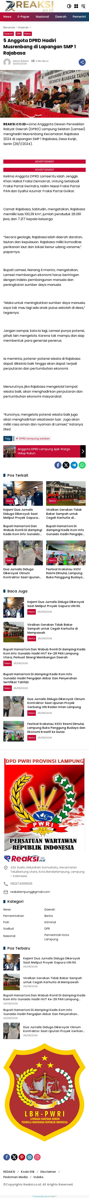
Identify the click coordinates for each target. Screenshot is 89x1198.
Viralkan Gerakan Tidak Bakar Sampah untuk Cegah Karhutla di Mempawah (64, 514)
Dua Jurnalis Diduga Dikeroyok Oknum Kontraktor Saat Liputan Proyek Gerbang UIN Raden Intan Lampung (21, 573)
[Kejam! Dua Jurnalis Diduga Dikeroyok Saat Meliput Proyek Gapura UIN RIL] (23, 493)
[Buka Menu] (76, 6)
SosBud (8, 929)
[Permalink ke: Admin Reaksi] (8, 62)
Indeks (38, 1177)
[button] (69, 6)
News (27, 33)
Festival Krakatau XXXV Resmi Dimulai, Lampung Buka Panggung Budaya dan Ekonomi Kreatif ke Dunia (64, 573)
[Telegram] (74, 465)
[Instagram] (37, 1157)
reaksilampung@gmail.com (30, 892)
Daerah (8, 33)
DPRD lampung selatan (34, 438)
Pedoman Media (15, 1177)
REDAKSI (9, 1172)
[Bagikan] (82, 62)
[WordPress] (29, 1157)
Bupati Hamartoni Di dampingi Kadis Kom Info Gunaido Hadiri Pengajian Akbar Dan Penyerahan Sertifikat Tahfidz (65, 530)
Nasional (9, 936)
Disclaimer (48, 1172)
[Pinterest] (22, 1157)
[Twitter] (66, 465)
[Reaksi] (29, 6)
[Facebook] (57, 465)
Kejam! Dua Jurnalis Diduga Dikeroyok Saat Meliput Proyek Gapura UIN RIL (20, 514)
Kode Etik (28, 1172)
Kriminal (50, 922)
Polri (6, 922)
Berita (52, 500)
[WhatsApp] (82, 465)
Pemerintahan (13, 916)
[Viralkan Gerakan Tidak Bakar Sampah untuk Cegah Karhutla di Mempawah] (66, 493)
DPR (19, 33)
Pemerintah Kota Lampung (56, 937)
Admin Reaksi (21, 61)
